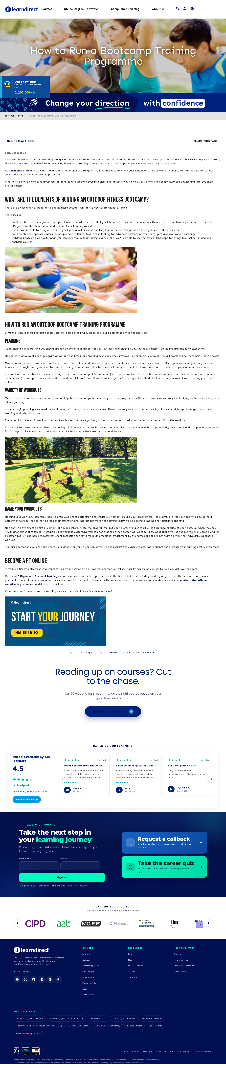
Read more (70, 782)
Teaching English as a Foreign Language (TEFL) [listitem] (39, 1026)
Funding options (90, 965)
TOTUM (132, 971)
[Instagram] (42, 979)
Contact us (179, 954)
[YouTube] (17, 979)
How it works (88, 977)
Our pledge (88, 971)
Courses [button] (46, 9)
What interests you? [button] (28, 1011)
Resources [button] (135, 948)
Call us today (180, 971)
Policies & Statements (180, 1051)
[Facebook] (33, 979)
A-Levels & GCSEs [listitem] (98, 1018)
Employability (89, 983)
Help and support (182, 960)
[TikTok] (58, 979)
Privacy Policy (58, 885)
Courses (86, 960)
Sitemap (132, 977)
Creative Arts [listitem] (155, 1026)
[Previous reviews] (62, 779)
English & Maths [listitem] (134, 1026)
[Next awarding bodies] (208, 923)
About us (86, 954)
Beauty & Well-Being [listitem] (78, 1026)
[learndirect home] (31, 950)
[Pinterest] (50, 979)
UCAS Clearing (135, 965)
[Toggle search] (177, 9)
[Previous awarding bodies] (17, 923)
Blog (20, 115)
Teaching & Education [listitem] (124, 1018)
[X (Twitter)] (25, 979)
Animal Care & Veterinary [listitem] (107, 1026)
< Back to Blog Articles (19, 140)
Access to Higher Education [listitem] (30, 1018)
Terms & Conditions (129, 1051)
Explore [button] (87, 948)
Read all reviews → (27, 799)
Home (11, 115)
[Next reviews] (211, 779)
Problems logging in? (184, 965)
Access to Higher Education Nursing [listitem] (67, 1018)
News (130, 960)
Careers (86, 989)
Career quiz (88, 994)
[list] (113, 924)
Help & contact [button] (184, 948)
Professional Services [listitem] (152, 1018)
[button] (84, 9)
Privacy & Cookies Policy (154, 1051)
